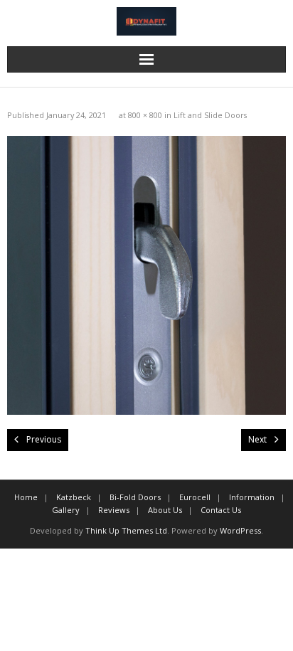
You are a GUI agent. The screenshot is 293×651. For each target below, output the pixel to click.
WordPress (240, 530)
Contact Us (221, 509)
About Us (165, 509)
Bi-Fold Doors (135, 497)
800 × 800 (145, 115)
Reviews (113, 509)
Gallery (66, 509)
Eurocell (195, 497)
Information (252, 497)
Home (26, 497)
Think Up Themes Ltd (126, 530)
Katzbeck (73, 497)
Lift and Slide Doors (210, 115)
